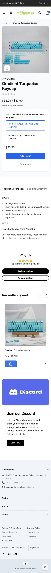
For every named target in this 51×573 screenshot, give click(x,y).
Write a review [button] (25, 271)
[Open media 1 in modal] (25, 49)
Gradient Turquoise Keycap (18, 350)
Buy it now (26, 164)
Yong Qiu (8, 79)
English (42, 3)
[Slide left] (4, 49)
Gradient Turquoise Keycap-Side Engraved (23, 125)
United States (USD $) (12, 3)
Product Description (13, 188)
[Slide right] (46, 49)
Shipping (4, 105)
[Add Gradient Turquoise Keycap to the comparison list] (45, 364)
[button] (4, 13)
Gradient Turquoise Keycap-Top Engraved (22, 136)
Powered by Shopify (30, 568)
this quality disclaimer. (28, 238)
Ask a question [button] (25, 278)
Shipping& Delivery (37, 188)
